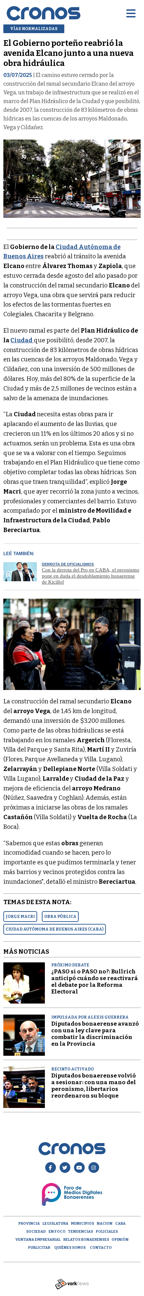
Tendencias (80, 1231)
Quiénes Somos (70, 1247)
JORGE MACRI (20, 916)
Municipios (82, 1223)
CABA (120, 1223)
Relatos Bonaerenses (86, 1239)
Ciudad (21, 340)
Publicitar (39, 1247)
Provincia (29, 1223)
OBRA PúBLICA (60, 916)
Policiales (107, 1231)
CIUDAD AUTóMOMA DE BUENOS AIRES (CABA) (54, 929)
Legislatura (55, 1223)
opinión (120, 1239)
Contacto (101, 1247)
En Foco (57, 1231)
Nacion (105, 1223)
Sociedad (36, 1231)
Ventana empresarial (38, 1239)
